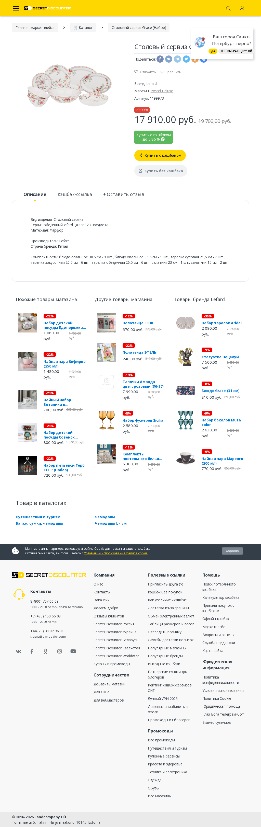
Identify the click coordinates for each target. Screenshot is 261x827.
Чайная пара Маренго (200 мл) (222, 461)
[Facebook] (32, 651)
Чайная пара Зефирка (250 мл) (64, 364)
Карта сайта (212, 650)
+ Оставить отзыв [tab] (123, 194)
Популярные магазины (167, 648)
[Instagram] (59, 651)
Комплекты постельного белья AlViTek (141, 456)
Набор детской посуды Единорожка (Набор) (63, 325)
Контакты (102, 592)
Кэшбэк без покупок (165, 592)
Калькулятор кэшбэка (220, 597)
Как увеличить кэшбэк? (167, 600)
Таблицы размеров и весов (171, 624)
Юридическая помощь (221, 706)
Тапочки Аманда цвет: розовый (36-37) (143, 384)
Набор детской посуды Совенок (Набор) (59, 435)
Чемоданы (105, 516)
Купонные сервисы (164, 756)
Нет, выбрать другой (236, 51)
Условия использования (223, 690)
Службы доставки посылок (171, 639)
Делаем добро (106, 607)
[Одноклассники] (46, 651)
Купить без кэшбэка (163, 170)
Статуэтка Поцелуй (220, 357)
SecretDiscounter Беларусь (116, 639)
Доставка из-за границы (168, 607)
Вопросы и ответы (218, 634)
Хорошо (232, 551)
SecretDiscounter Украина (115, 631)
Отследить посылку (164, 631)
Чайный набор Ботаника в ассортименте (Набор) (65, 402)
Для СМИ (101, 692)
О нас (98, 584)
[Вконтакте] (18, 651)
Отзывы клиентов (109, 616)
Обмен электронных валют (171, 616)
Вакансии (102, 600)
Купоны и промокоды (112, 663)
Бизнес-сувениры (216, 722)
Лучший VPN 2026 (163, 698)
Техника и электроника (167, 771)
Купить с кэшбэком (162, 155)
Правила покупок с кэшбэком (218, 608)
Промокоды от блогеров (169, 719)
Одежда (154, 779)
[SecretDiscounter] (47, 8)
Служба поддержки (218, 642)
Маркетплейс (213, 626)
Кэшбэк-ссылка (75, 194)
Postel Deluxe (162, 90)
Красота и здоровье (165, 764)
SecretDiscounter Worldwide (116, 655)
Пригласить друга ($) (165, 584)
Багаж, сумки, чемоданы (39, 523)
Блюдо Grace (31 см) (220, 390)
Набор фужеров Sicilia (143, 420)
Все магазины (159, 796)
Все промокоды (161, 740)
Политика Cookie (216, 698)
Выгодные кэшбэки (164, 663)
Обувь (153, 788)
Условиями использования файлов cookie (116, 553)
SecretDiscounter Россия (114, 624)
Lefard (151, 83)
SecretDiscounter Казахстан (117, 648)
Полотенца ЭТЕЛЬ (139, 352)
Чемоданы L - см (111, 523)
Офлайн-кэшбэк (215, 618)
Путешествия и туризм (38, 516)
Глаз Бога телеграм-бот (223, 714)
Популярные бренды (165, 655)
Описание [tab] (34, 194)
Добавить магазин (109, 684)
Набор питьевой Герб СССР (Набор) (64, 467)
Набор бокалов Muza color (221, 422)
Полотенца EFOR (138, 323)
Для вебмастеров (109, 700)
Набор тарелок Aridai (221, 323)
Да (213, 51)
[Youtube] (73, 651)
